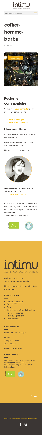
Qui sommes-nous (15, 301)
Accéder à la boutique (14, 119)
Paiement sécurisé (15, 313)
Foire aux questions (15, 316)
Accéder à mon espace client (17, 122)
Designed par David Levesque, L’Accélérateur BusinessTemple (20, 418)
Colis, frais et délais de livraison (21, 310)
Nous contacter (13, 318)
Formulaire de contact (16, 194)
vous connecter (22, 109)
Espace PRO (12, 304)
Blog (9, 307)
